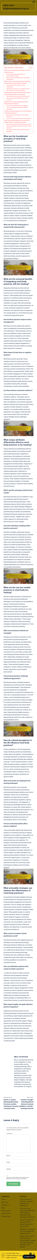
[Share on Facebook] (31, 1254)
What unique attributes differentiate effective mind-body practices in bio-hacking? (18, 93)
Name (8, 1155)
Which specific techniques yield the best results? (18, 96)
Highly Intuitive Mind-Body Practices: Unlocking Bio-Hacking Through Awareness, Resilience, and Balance (28, 1241)
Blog (2, 1208)
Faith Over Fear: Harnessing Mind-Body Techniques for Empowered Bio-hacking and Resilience (27, 1213)
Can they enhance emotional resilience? (15, 90)
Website (8, 1169)
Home (3, 1199)
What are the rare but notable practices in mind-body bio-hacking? (16, 102)
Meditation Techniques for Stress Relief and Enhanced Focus (27, 1231)
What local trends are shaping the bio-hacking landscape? (17, 115)
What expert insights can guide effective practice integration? (18, 130)
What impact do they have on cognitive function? (18, 88)
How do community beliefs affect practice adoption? (18, 118)
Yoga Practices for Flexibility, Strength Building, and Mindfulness (26, 1202)
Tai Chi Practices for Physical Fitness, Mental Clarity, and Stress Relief (27, 1223)
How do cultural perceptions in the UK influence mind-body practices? (18, 112)
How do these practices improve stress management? (15, 86)
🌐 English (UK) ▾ (29, 1256)
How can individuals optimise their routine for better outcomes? (18, 126)
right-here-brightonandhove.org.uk (16, 7)
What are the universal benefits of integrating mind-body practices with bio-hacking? (17, 82)
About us (4, 1202)
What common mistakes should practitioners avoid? (18, 124)
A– (3, 1256)
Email (8, 1162)
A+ (3, 1254)
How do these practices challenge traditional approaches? (17, 108)
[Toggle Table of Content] (29, 67)
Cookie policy (6, 1216)
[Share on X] (34, 1254)
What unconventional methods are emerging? (17, 105)
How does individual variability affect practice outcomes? (17, 99)
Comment (9, 1133)
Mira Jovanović (21, 1056)
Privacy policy (6, 1210)
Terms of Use (6, 1213)
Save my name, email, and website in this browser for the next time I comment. (17, 1178)
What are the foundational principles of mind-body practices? (17, 71)
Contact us (5, 1205)
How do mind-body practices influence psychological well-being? (15, 75)
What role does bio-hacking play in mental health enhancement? (18, 78)
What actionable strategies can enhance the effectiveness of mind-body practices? (17, 121)
